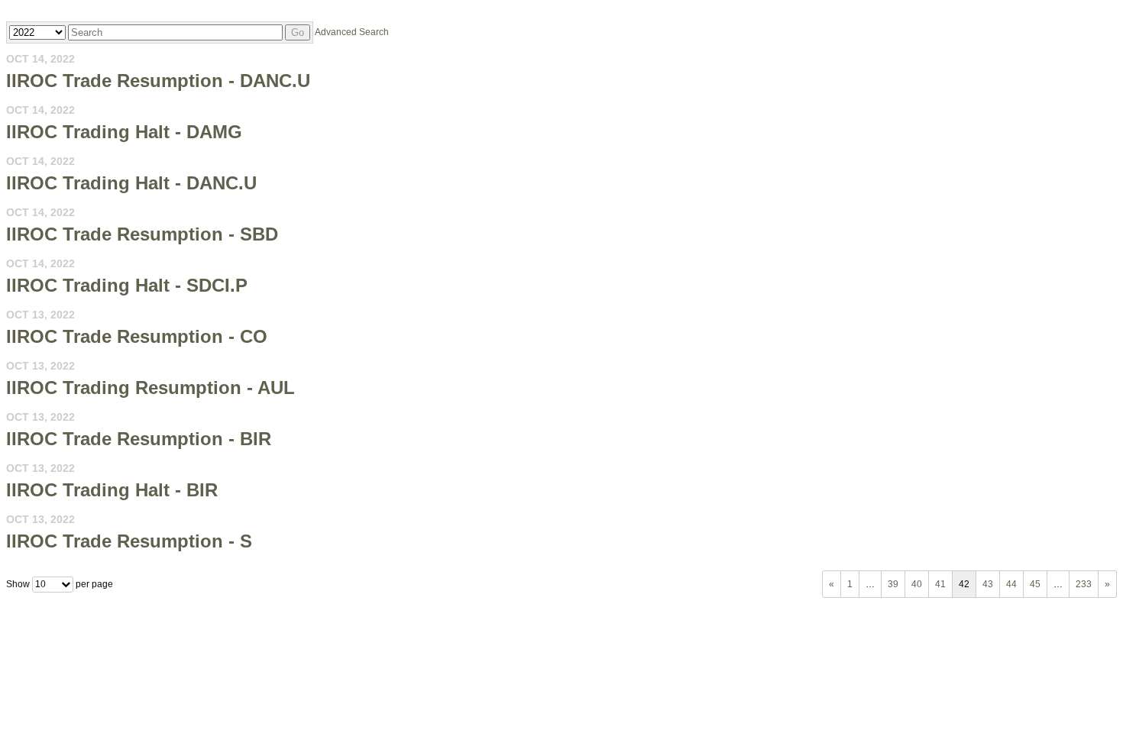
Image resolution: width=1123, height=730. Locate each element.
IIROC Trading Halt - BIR (112, 490)
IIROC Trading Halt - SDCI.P (127, 285)
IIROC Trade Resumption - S (129, 541)
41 (940, 584)
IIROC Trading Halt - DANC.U (131, 183)
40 (916, 584)
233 (1084, 584)
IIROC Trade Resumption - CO (136, 336)
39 (893, 584)
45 (1035, 584)
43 (987, 584)
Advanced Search (352, 32)
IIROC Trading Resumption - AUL (150, 387)
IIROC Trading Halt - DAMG (124, 131)
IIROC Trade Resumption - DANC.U (158, 80)
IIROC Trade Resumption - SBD (142, 234)
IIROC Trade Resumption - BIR (138, 438)
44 (1011, 584)
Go (297, 32)
